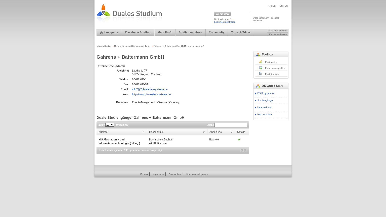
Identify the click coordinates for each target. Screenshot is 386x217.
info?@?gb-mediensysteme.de (149, 89)
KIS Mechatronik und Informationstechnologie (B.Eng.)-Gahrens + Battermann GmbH (238, 139)
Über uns (283, 6)
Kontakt (271, 6)
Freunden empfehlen (275, 68)
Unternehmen (264, 107)
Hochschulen (264, 114)
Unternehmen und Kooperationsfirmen (132, 46)
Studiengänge (265, 100)
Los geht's (111, 32)
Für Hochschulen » (278, 34)
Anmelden (222, 14)
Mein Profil (165, 32)
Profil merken (271, 62)
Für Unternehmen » (277, 30)
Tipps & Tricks (241, 32)
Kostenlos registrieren (224, 22)
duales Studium (104, 46)
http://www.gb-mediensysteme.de (151, 94)
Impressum (158, 174)
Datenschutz (175, 174)
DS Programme (265, 93)
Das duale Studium (138, 32)
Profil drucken (272, 74)
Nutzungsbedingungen (197, 174)
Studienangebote (190, 32)
